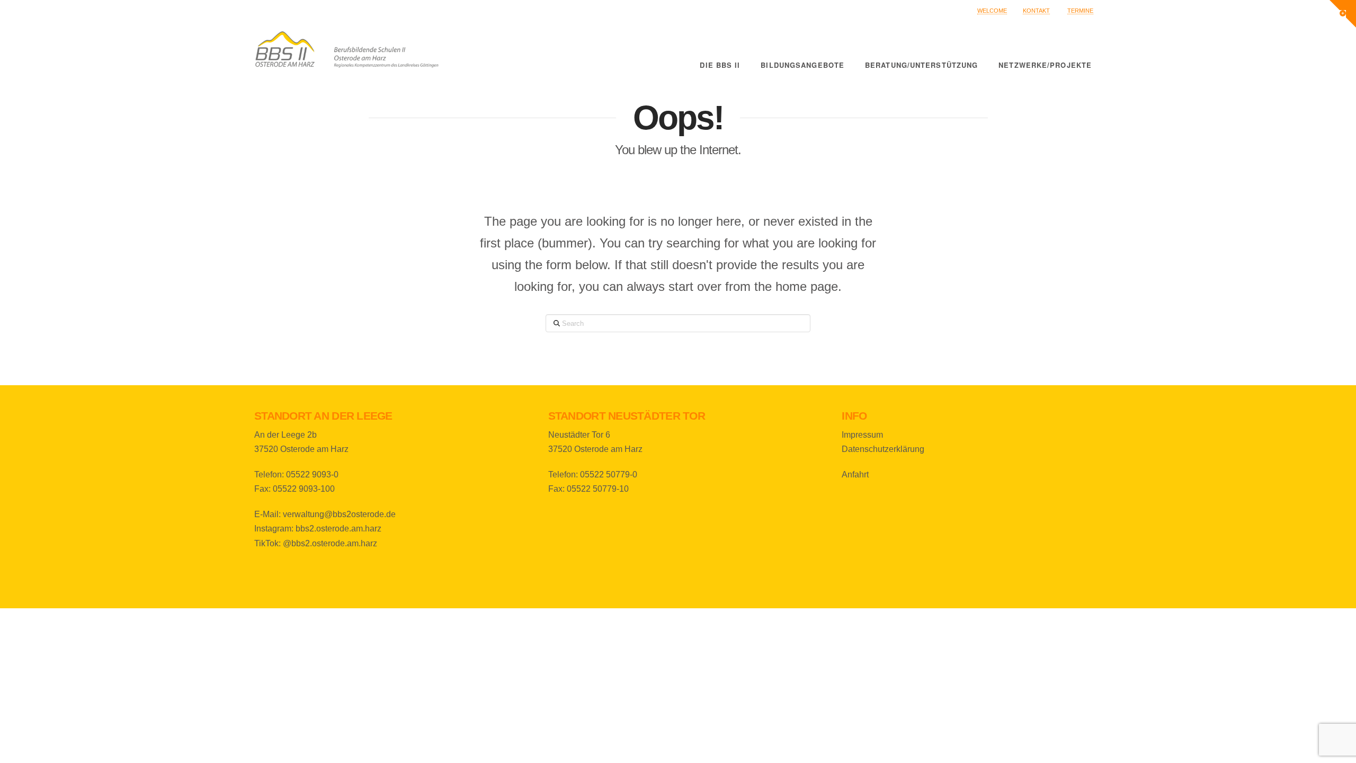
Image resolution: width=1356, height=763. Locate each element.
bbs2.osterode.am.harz (338, 528)
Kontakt (1036, 10)
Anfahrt (855, 474)
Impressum (862, 434)
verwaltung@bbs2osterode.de (339, 514)
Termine (1080, 10)
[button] (1343, 14)
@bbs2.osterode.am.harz (330, 543)
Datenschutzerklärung (883, 449)
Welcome (992, 10)
